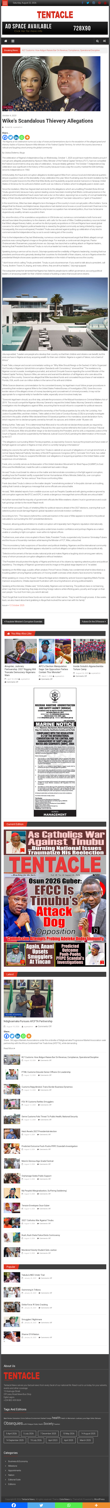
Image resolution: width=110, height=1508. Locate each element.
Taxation (57, 1424)
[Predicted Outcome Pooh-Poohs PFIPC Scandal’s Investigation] (12, 1148)
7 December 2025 (48, 1433)
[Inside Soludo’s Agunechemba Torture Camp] (89, 651)
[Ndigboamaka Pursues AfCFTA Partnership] (28, 998)
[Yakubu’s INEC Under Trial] (12, 1277)
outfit (25, 1424)
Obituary (98, 1418)
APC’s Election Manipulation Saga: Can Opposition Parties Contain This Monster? (53, 669)
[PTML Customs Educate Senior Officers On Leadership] (12, 1074)
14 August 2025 (88, 1433)
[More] (27, 137)
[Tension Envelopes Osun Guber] (12, 1208)
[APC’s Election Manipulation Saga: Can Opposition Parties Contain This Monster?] (55, 651)
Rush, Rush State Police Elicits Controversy (41, 1235)
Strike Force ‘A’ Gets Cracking (35, 1305)
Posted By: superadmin (13, 127)
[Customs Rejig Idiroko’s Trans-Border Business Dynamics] (12, 1089)
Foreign (49, 1418)
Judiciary (79, 1418)
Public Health (38, 1424)
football (43, 1418)
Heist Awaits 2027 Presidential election (39, 1131)
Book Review (8, 1418)
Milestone (12, 1466)
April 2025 (68, 1440)
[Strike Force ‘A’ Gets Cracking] (12, 1307)
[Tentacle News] (5, 41)
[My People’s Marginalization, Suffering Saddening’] (12, 1193)
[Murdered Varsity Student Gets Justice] (12, 1252)
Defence (28, 1418)
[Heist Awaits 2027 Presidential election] (12, 1133)
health (56, 1418)
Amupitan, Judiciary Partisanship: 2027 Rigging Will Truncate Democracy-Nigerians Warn (20, 670)
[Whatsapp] (21, 137)
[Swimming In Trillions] (12, 1292)
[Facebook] (4, 137)
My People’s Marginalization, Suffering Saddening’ (44, 1191)
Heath (63, 1418)
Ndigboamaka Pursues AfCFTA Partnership (28, 1021)
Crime (22, 1418)
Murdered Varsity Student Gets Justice (39, 1250)
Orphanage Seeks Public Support (36, 1176)
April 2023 (52, 1440)
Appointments (14, 1470)
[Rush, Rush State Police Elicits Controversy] (12, 1237)
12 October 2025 (16, 605)
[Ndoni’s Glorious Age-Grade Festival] (12, 1163)
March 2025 (85, 1440)
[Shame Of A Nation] (12, 1336)
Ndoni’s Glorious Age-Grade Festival (37, 1161)
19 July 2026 (36, 1440)
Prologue (30, 1424)
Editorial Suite (14, 1479)
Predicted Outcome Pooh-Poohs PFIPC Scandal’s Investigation (50, 1146)
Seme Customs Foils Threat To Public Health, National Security (50, 1116)
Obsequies (13, 1423)
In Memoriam (70, 1418)
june (84, 1418)
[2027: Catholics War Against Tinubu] (12, 1222)
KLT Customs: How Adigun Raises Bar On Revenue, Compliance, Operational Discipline (60, 1057)
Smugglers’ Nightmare (32, 1319)
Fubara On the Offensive (93, 621)
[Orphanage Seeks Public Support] (12, 1178)
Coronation (16, 1418)
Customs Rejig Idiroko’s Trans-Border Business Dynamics (47, 1087)
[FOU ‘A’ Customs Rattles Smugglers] (12, 1104)
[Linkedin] (16, 137)
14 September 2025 (15, 1440)
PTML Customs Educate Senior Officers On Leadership (46, 50)
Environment (35, 1418)
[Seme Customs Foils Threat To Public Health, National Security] (12, 1119)
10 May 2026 (68, 1433)
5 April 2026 (11, 1433)
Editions (12, 1484)
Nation (11, 1475)
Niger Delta (90, 1418)
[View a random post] (104, 41)
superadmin (25, 679)
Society (49, 1423)
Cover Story (7, 107)
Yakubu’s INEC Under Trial (33, 1275)
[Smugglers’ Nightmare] (12, 1321)
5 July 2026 (28, 1433)
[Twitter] (10, 137)
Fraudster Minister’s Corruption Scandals (24, 621)
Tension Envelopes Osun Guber (36, 1205)
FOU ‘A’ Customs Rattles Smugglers (38, 1102)
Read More (9, 1048)
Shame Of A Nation (30, 1334)
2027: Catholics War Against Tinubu (38, 1220)
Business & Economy (13, 1015)
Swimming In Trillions (31, 1290)
